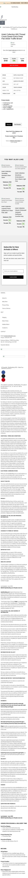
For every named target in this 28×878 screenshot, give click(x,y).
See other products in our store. (14, 51)
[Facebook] (3, 372)
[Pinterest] (3, 380)
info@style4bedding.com (10, 336)
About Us (4, 298)
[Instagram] (3, 376)
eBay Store (4, 301)
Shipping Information (15, 140)
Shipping (4, 317)
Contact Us (4, 327)
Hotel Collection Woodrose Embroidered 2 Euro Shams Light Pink (20, 177)
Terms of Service (6, 308)
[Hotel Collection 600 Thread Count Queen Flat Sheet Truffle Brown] (14, 29)
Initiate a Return (5, 324)
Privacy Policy (5, 305)
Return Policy (5, 321)
